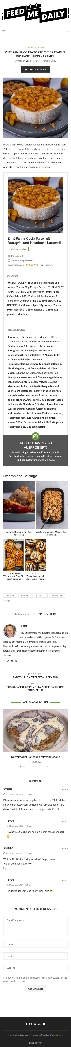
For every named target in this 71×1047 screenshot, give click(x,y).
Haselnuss (25, 595)
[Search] (67, 31)
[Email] (44, 1023)
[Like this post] (40, 614)
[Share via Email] (54, 614)
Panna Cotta (57, 595)
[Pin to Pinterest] (51, 614)
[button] (6, 738)
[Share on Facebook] (44, 614)
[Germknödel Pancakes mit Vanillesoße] (35, 730)
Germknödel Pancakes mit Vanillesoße (35, 757)
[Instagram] (30, 1023)
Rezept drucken (19, 249)
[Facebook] (26, 1023)
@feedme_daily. (46, 459)
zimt (7, 601)
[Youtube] (39, 1023)
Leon (28, 60)
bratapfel (10, 595)
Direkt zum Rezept (37, 69)
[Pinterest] (35, 1023)
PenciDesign (58, 1035)
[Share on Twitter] (47, 614)
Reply (65, 790)
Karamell (40, 595)
